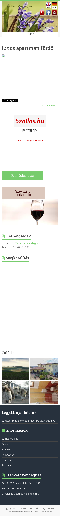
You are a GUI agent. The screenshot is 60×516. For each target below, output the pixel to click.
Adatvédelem (8, 454)
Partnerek (7, 465)
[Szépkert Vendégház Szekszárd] (30, 126)
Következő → (50, 105)
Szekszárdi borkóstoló (23, 193)
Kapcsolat (7, 444)
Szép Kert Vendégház (18, 6)
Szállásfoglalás (22, 176)
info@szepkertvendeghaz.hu (41, 26)
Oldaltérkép (8, 460)
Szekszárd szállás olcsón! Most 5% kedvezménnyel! (29, 420)
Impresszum (8, 449)
